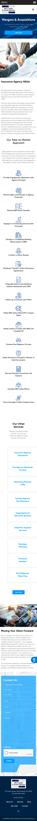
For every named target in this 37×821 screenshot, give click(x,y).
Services (20, 802)
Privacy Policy (18, 798)
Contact (25, 806)
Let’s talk (18, 33)
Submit (9, 761)
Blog (29, 802)
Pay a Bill (14, 806)
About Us (9, 802)
